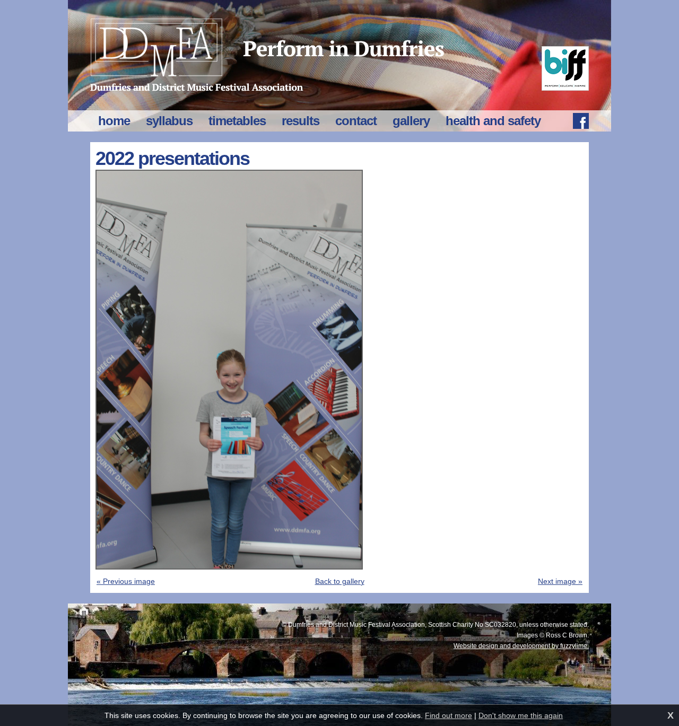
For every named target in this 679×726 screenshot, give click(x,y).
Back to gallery (339, 581)
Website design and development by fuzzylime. (521, 646)
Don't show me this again (520, 715)
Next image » (560, 581)
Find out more (448, 715)
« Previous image (126, 581)
